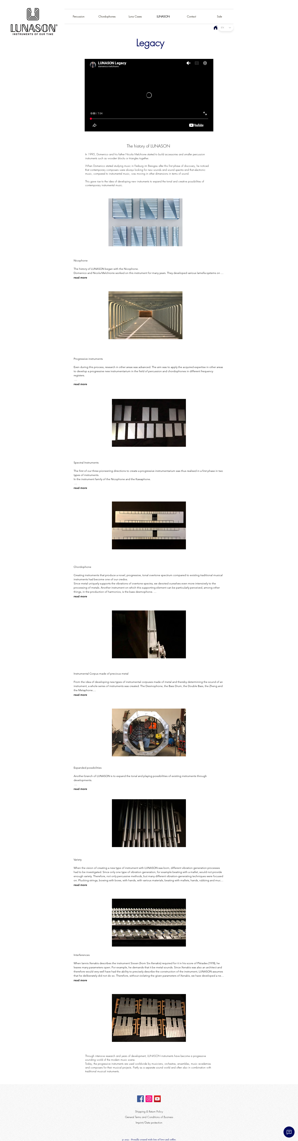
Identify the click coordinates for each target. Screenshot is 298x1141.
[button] (145, 222)
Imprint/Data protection (149, 1122)
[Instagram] (149, 1098)
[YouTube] (157, 1098)
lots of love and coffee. (164, 1139)
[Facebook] (140, 1098)
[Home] (215, 27)
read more (80, 277)
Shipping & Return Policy (149, 1111)
